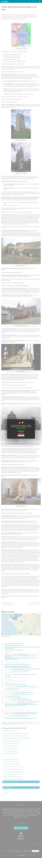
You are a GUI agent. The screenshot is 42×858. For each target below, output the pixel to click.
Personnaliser (21, 435)
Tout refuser (21, 433)
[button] (3, 615)
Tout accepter (21, 431)
